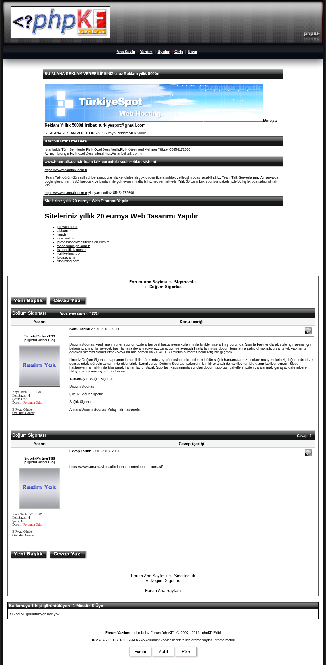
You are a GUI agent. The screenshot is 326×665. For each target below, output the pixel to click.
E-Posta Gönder (22, 409)
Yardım (146, 52)
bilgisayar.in (66, 257)
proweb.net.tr (67, 227)
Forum (140, 651)
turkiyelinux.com (69, 253)
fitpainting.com (68, 261)
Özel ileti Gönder (23, 413)
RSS (186, 651)
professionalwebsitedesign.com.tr (83, 242)
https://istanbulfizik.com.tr (123, 153)
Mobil (163, 651)
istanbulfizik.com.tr (71, 250)
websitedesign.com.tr (73, 246)
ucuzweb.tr (65, 238)
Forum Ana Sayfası (148, 282)
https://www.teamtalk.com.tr (66, 170)
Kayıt (192, 52)
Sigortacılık (185, 282)
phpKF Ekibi (211, 632)
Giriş (178, 52)
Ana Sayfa (126, 52)
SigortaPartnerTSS (39, 336)
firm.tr (61, 234)
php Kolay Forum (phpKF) (154, 632)
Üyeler (164, 52)
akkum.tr (64, 230)
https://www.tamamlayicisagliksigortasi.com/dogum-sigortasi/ (116, 466)
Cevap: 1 (304, 436)
